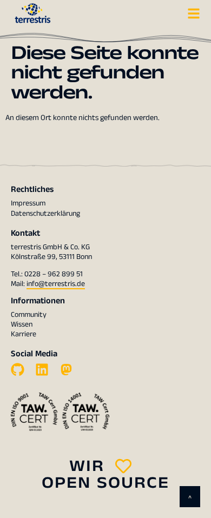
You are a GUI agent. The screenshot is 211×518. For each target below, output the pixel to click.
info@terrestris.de (56, 283)
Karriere (23, 334)
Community (29, 315)
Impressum (28, 203)
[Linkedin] (42, 369)
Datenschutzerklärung (45, 213)
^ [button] (190, 498)
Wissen (21, 324)
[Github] (17, 369)
